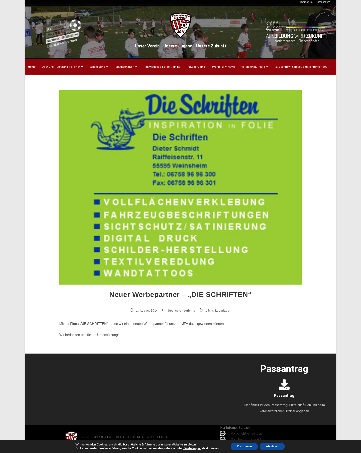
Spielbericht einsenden (247, 440)
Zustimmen (244, 446)
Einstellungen (192, 448)
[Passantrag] (284, 384)
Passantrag (284, 395)
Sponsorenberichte (181, 310)
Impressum (306, 2)
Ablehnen (272, 446)
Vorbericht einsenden (246, 433)
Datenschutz (323, 2)
